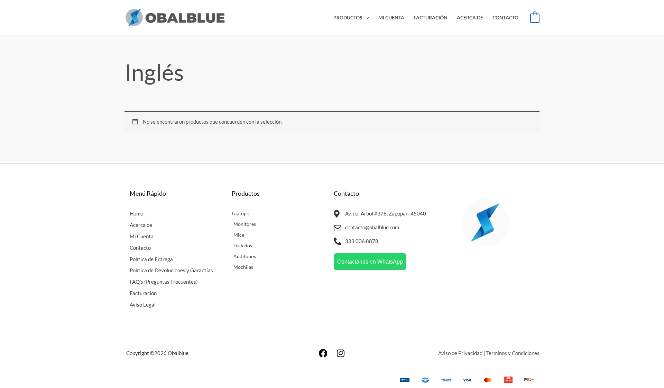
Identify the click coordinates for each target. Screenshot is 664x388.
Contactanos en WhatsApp (370, 262)
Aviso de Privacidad (460, 353)
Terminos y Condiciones (513, 353)
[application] (365, 17)
